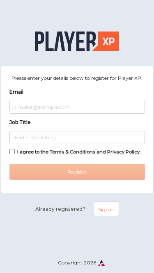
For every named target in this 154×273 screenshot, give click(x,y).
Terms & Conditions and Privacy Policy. (95, 152)
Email (16, 92)
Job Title (20, 122)
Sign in (106, 209)
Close (128, 253)
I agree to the (79, 152)
